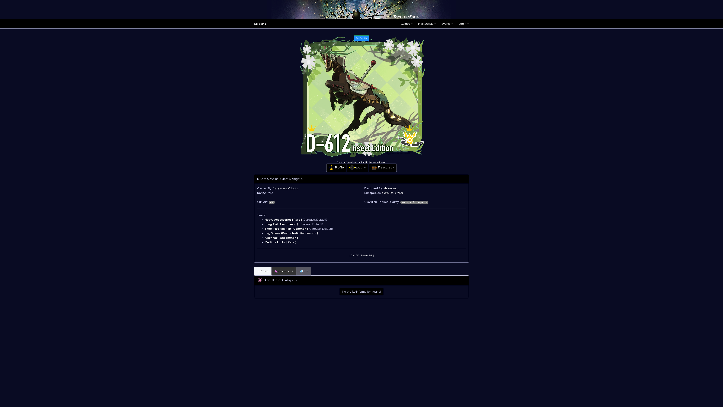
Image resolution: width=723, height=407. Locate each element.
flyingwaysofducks (285, 188)
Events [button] (446, 23)
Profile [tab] (264, 271)
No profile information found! (361, 291)
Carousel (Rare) (392, 193)
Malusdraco (391, 188)
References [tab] (285, 271)
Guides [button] (406, 23)
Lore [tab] (305, 271)
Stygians (260, 23)
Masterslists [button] (426, 23)
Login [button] (463, 23)
